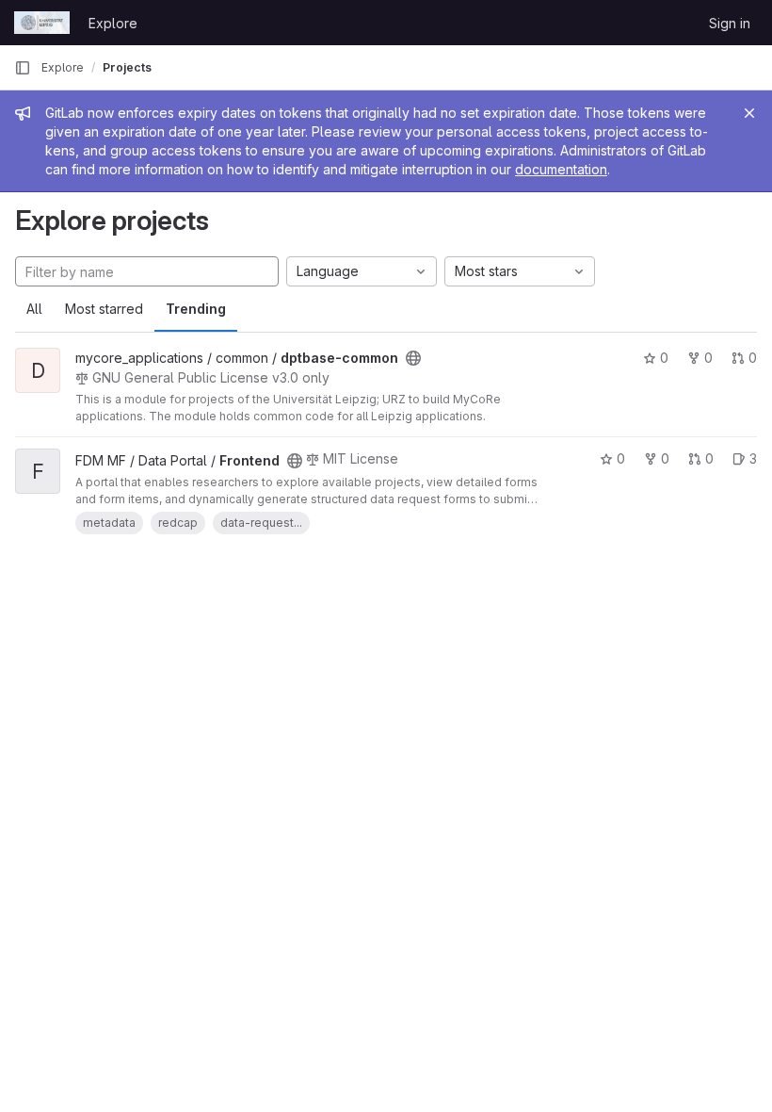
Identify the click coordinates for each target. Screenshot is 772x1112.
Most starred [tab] (104, 309)
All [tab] (34, 309)
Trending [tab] (196, 309)
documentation (561, 169)
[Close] (749, 113)
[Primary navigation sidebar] (23, 68)
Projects (127, 67)
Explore (112, 23)
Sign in (729, 23)
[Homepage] (41, 23)
